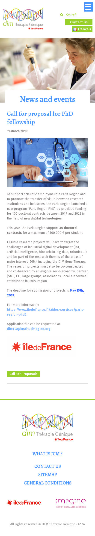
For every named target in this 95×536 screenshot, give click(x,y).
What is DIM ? (47, 454)
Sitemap (47, 475)
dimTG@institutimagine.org (29, 329)
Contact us (79, 22)
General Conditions (47, 483)
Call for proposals (23, 374)
